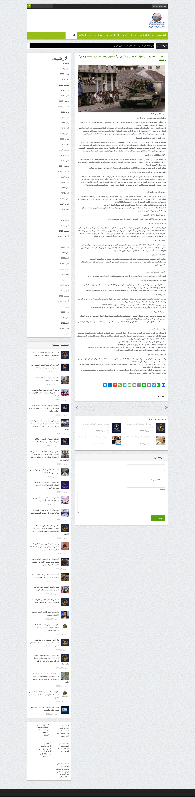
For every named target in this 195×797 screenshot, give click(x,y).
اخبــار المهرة (146, 35)
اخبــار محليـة (129, 35)
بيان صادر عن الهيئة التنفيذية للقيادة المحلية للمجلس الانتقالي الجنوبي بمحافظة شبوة (46, 627)
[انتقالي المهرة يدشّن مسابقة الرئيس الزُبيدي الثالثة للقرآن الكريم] (65, 500)
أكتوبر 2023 (64, 226)
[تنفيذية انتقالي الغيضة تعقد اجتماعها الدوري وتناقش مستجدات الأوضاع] (65, 589)
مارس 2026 (64, 69)
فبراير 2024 (64, 204)
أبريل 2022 (65, 323)
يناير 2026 (65, 80)
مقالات (98, 35)
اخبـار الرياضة (85, 35)
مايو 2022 (65, 318)
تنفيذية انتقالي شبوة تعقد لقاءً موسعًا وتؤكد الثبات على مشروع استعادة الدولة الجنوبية (45, 513)
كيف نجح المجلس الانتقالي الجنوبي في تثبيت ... (95, 425)
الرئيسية (161, 35)
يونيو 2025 (65, 117)
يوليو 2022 (65, 307)
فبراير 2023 (64, 269)
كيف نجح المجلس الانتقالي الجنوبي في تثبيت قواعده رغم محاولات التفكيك (43, 730)
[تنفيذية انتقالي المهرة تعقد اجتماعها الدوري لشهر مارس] (65, 380)
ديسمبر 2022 (64, 280)
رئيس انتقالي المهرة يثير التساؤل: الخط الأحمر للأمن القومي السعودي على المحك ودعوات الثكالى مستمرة (44, 546)
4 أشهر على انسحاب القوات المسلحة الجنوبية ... (140, 425)
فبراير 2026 (64, 74)
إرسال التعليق (158, 518)
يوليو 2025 (65, 112)
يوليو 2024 (65, 177)
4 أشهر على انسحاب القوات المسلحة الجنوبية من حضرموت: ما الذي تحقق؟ (63, 731)
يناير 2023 (65, 274)
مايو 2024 (65, 188)
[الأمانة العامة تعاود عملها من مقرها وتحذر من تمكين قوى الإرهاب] (65, 472)
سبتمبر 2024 (64, 166)
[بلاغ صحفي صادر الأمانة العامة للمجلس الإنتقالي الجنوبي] (65, 614)
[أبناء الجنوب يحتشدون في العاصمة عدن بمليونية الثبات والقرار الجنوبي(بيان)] (65, 577)
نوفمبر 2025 (64, 90)
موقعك (162, 489)
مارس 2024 (64, 199)
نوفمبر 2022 (64, 285)
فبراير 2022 (64, 334)
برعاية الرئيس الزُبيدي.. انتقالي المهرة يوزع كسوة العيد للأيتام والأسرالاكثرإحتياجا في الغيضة (44, 393)
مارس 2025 (64, 134)
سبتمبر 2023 (64, 231)
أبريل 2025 (65, 128)
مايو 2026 (65, 63)
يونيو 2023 (65, 247)
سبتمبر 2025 (64, 101)
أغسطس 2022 (63, 301)
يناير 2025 (65, 144)
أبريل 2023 (65, 258)
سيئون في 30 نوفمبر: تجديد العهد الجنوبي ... (138, 438)
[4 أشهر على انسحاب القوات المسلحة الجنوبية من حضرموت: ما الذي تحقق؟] (65, 355)
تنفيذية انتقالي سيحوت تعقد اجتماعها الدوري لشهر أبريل (146, 408)
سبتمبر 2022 (64, 296)
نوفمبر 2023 (64, 220)
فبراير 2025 (64, 139)
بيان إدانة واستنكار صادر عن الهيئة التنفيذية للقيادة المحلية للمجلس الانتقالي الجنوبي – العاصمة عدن (44, 643)
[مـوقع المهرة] (156, 26)
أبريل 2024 (65, 193)
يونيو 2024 (65, 182)
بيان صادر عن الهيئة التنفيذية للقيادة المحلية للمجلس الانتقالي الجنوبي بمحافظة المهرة (46, 485)
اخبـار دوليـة (112, 35)
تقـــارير (71, 35)
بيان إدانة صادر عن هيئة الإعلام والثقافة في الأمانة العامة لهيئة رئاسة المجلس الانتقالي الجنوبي (44, 694)
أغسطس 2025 (63, 107)
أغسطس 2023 (63, 236)
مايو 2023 (65, 253)
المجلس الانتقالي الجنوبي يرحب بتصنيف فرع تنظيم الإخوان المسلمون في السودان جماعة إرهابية (44, 408)
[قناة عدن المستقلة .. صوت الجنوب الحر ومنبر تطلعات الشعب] (65, 710)
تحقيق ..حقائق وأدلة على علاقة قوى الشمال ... (94, 438)
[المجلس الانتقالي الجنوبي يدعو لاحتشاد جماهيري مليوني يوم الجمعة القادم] (65, 602)
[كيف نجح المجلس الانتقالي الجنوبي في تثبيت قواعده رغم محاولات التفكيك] (65, 367)
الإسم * (162, 471)
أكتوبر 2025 (64, 96)
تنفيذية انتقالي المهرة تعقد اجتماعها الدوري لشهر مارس (134, 46)
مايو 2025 (65, 123)
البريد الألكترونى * (158, 480)
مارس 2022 (64, 328)
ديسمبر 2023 (64, 215)
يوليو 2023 (65, 242)
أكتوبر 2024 (64, 161)
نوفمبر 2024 (64, 155)
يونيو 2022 (65, 312)
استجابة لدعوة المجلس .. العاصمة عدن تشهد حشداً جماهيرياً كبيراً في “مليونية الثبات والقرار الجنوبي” (45, 562)
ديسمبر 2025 (64, 85)
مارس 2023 (64, 263)
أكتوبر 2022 (64, 291)
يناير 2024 (65, 209)
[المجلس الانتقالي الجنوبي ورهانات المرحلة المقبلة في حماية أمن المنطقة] (65, 441)
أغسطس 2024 (63, 172)
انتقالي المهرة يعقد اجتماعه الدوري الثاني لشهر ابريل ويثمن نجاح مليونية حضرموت (97, 408)
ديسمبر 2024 (64, 150)
